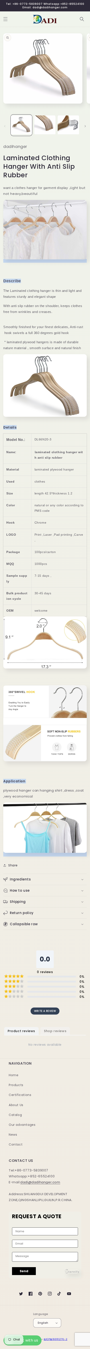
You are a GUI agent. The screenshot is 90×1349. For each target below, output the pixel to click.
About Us (16, 1105)
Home (13, 1075)
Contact (15, 1144)
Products (16, 1085)
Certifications (20, 1095)
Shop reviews (55, 1031)
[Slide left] (5, 126)
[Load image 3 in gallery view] (68, 125)
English (43, 1323)
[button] (5, 19)
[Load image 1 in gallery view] (21, 125)
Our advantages (22, 1125)
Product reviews (21, 1031)
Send (24, 1271)
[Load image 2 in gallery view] (45, 125)
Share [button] (13, 865)
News (13, 1134)
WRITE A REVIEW (45, 1011)
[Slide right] (85, 126)
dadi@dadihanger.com (40, 1182)
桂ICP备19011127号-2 (55, 1339)
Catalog (15, 1115)
